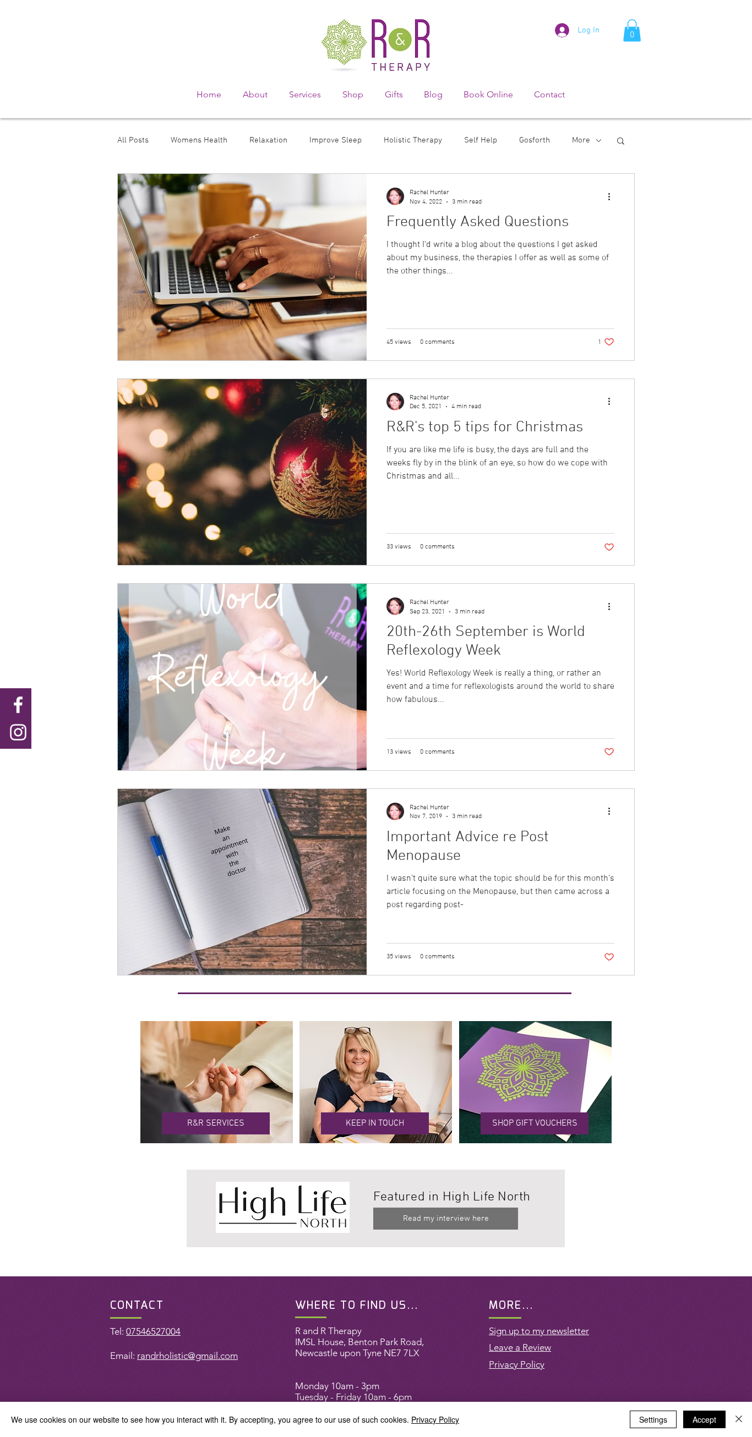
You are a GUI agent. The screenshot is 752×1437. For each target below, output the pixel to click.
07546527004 (153, 1331)
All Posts (133, 140)
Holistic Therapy (413, 140)
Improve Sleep (335, 140)
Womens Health (199, 140)
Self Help (480, 140)
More (581, 140)
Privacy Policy (435, 1419)
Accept (704, 1419)
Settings (653, 1419)
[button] (632, 30)
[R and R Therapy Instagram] (18, 732)
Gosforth (534, 140)
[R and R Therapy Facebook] (18, 705)
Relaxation (268, 140)
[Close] (738, 1419)
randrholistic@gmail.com (187, 1355)
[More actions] (612, 196)
